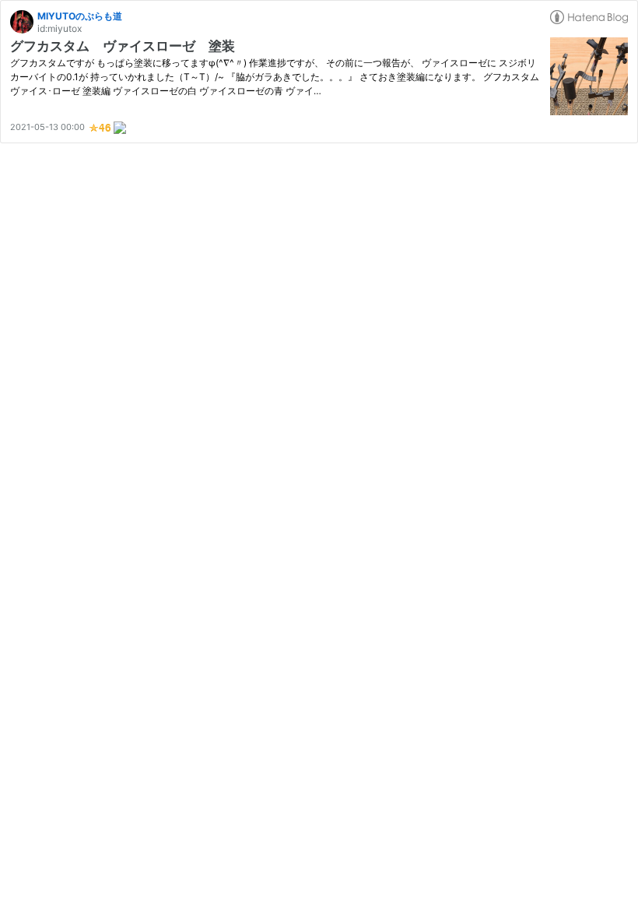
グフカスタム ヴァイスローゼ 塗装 (122, 46)
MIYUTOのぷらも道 (79, 16)
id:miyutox (59, 28)
